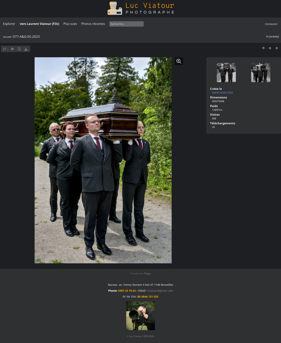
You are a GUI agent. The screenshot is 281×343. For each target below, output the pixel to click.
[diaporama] (12, 49)
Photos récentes (93, 24)
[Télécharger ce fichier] (26, 49)
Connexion (271, 24)
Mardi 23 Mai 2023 (222, 92)
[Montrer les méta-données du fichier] (19, 49)
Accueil (7, 36)
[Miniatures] (263, 48)
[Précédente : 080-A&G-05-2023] (270, 48)
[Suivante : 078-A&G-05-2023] (276, 48)
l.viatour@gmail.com (160, 290)
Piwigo (147, 273)
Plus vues (70, 24)
